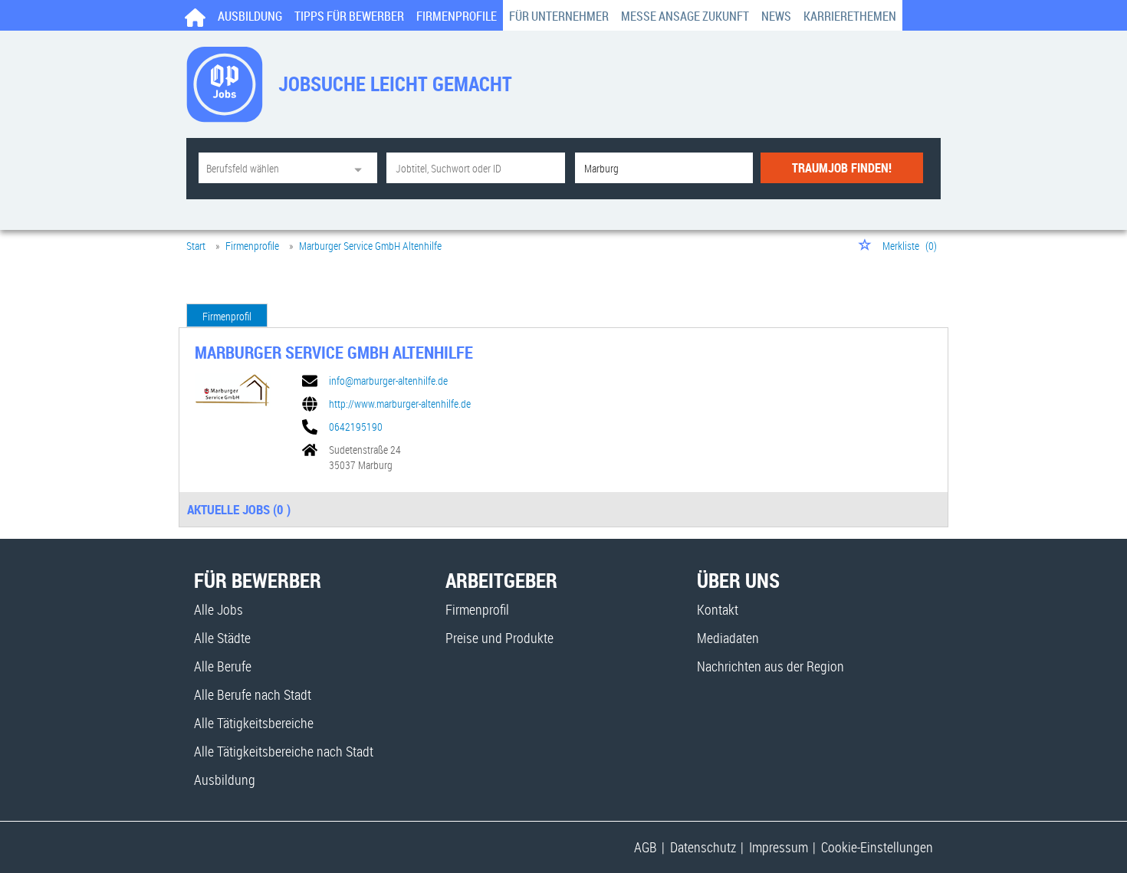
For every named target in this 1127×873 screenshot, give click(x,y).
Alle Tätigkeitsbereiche (254, 723)
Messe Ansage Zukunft (685, 16)
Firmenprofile (456, 16)
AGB (645, 847)
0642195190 (356, 427)
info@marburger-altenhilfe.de (388, 381)
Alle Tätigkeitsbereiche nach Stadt (283, 751)
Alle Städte (222, 637)
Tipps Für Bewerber (349, 16)
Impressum (778, 847)
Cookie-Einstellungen (877, 847)
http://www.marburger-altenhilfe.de (400, 404)
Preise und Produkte (499, 637)
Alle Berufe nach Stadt (252, 694)
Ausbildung (250, 16)
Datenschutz (703, 847)
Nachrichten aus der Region (770, 666)
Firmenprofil (226, 316)
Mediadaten (728, 637)
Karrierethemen (849, 16)
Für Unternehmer (559, 16)
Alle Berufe (222, 666)
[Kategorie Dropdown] (362, 168)
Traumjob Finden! (842, 167)
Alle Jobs (218, 609)
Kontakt (717, 609)
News (776, 16)
